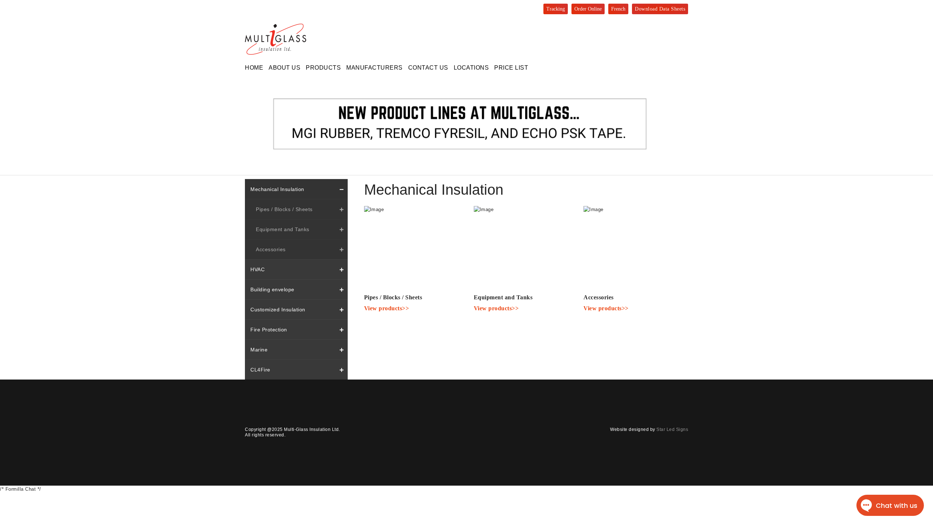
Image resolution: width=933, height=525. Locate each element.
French (618, 9)
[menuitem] (254, 67)
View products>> (386, 308)
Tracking (555, 9)
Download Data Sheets (660, 9)
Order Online (588, 9)
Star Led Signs (672, 429)
